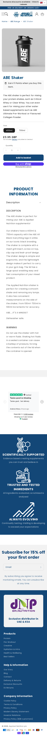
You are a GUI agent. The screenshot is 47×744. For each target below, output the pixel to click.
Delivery (14, 139)
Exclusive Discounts (13, 684)
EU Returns (9, 687)
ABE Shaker (28, 21)
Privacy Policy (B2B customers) (18, 719)
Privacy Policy (10, 708)
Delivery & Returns (12, 680)
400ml (9, 130)
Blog (6, 673)
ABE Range (15, 21)
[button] (6, 14)
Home (4, 21)
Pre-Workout (10, 642)
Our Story (8, 669)
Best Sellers (9, 656)
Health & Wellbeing (13, 653)
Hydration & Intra (12, 649)
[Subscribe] (41, 567)
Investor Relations (12, 715)
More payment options (24, 167)
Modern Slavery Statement (16, 711)
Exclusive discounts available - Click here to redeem (23, 3)
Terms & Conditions (13, 704)
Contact (8, 677)
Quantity (9, 145)
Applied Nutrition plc (18, 726)
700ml (22, 130)
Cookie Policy (10, 700)
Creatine (8, 645)
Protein (7, 638)
